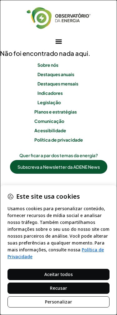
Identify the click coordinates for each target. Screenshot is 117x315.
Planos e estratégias (55, 111)
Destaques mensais (57, 83)
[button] (58, 41)
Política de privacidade (58, 140)
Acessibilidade (50, 130)
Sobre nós (47, 65)
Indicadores (50, 93)
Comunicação (49, 121)
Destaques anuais (55, 74)
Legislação (49, 102)
